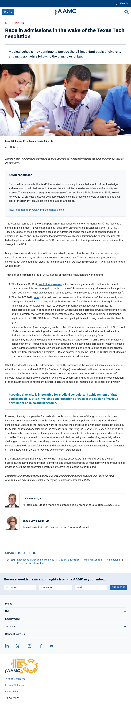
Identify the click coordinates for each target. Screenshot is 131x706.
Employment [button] (12, 619)
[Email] (35, 553)
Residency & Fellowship (30, 563)
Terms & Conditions (15, 679)
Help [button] (7, 611)
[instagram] (29, 646)
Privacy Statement (14, 685)
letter (36, 297)
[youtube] (50, 646)
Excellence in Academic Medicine (36, 559)
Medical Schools (93, 559)
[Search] (126, 11)
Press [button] (8, 603)
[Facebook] (30, 553)
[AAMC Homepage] (21, 666)
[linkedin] (8, 646)
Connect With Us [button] (15, 634)
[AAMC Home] (65, 12)
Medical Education (69, 559)
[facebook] (40, 646)
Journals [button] (10, 626)
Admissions (114, 559)
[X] (25, 553)
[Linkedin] (20, 553)
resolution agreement (50, 284)
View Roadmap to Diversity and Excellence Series (36, 209)
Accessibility (11, 692)
